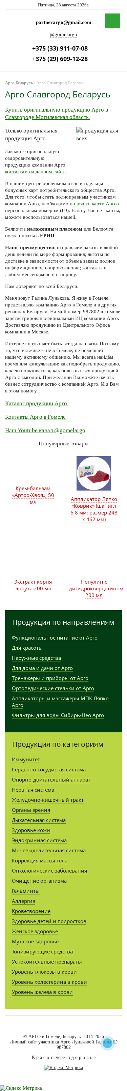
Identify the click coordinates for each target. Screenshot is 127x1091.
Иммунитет (26, 759)
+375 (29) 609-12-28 (60, 59)
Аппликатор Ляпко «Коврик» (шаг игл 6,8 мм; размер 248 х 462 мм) (94, 509)
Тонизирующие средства (42, 951)
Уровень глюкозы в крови (44, 971)
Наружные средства (36, 657)
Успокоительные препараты (47, 961)
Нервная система (33, 789)
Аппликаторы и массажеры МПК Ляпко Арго (60, 701)
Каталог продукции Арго (36, 403)
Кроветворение (31, 911)
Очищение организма (39, 880)
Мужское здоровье (35, 941)
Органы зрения (31, 809)
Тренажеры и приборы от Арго (50, 678)
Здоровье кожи (31, 830)
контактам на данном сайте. (36, 171)
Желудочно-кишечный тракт (48, 799)
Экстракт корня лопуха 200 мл (33, 585)
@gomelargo (63, 34)
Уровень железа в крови (42, 992)
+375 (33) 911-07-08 (60, 48)
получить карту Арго (93, 203)
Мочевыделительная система (49, 850)
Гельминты (26, 890)
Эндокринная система (39, 840)
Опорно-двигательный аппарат (51, 779)
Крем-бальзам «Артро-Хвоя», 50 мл (33, 495)
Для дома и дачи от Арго (42, 668)
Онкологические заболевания (49, 870)
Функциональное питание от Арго (55, 637)
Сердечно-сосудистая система (49, 769)
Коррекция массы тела (39, 860)
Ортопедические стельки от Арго (53, 688)
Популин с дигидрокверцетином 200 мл (96, 588)
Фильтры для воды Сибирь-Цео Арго (58, 715)
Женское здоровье (35, 931)
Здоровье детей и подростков (49, 921)
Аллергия (23, 900)
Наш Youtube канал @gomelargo (45, 430)
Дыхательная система (39, 820)
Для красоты (27, 647)
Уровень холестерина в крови (49, 981)
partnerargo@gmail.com (63, 22)
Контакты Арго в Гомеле (35, 417)
